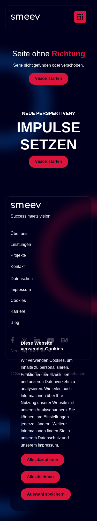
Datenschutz (22, 278)
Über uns (19, 233)
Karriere (18, 311)
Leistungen (21, 244)
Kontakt (18, 266)
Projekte (18, 255)
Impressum (21, 289)
